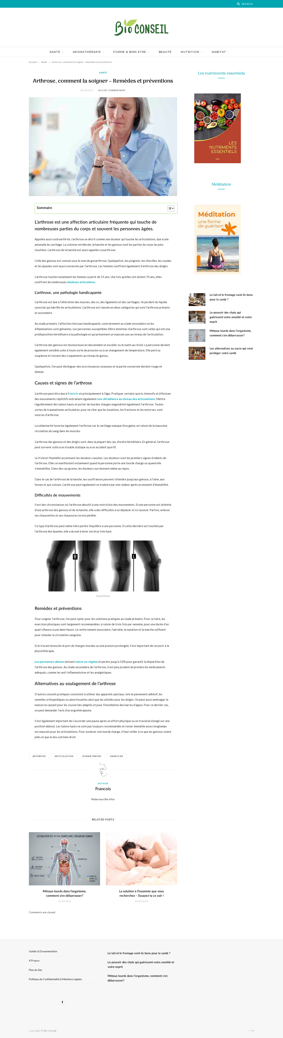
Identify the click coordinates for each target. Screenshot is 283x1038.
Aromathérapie (87, 52)
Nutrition (190, 52)
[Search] (238, 3)
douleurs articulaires (81, 282)
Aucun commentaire (112, 90)
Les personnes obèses (49, 661)
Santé (54, 52)
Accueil (33, 62)
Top (252, 1030)
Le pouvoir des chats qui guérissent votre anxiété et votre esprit (231, 317)
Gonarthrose (91, 756)
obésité (74, 393)
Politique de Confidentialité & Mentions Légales (55, 979)
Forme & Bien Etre (129, 52)
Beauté (165, 52)
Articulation (64, 756)
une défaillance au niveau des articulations (126, 399)
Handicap (116, 756)
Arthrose (39, 756)
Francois (103, 789)
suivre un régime (86, 661)
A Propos (34, 960)
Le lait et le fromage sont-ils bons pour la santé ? (139, 953)
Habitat (219, 52)
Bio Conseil (50, 1030)
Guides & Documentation (43, 951)
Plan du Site (35, 969)
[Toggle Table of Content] (168, 208)
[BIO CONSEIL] (141, 27)
